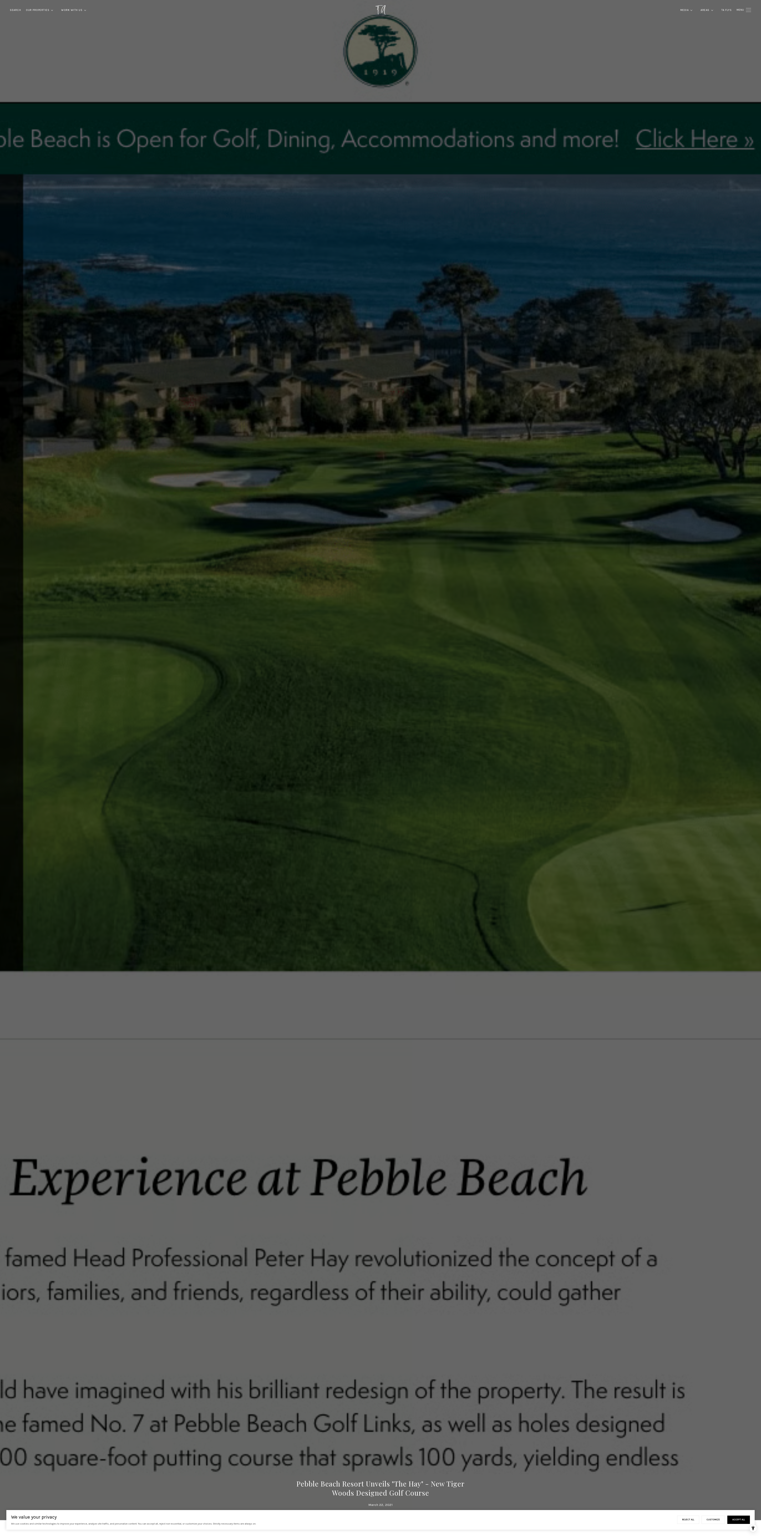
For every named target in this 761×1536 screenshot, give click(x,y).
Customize (713, 1519)
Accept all (738, 1519)
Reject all (688, 1519)
